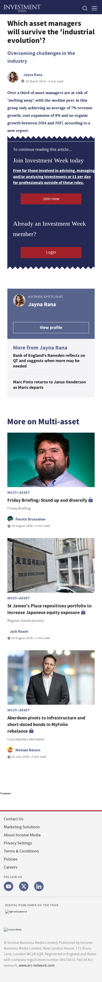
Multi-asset (18, 492)
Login (51, 252)
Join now (51, 199)
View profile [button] (51, 327)
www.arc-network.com (37, 965)
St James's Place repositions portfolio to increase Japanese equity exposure (49, 609)
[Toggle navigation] (93, 8)
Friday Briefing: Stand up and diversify (47, 500)
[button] (85, 8)
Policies (11, 859)
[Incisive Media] (12, 929)
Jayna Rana (32, 74)
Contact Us (13, 819)
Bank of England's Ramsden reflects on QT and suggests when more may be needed (49, 361)
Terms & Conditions (21, 851)
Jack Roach (19, 631)
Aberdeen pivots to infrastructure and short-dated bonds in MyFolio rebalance (46, 724)
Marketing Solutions (22, 827)
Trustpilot (5, 793)
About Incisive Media (22, 835)
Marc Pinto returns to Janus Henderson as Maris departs (49, 384)
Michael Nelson (27, 750)
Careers (10, 867)
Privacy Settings (18, 843)
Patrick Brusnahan (30, 519)
